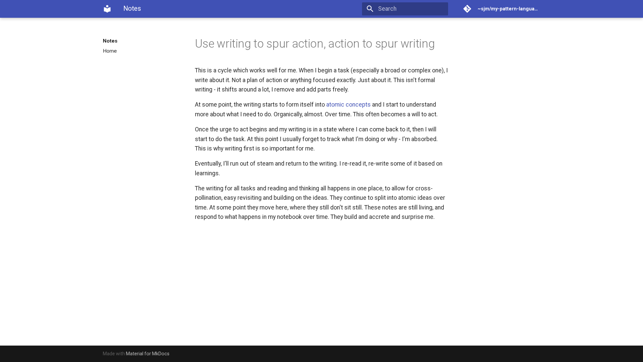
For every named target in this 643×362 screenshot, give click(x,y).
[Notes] (107, 8)
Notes (110, 41)
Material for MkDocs (147, 353)
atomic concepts (348, 104)
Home (110, 51)
